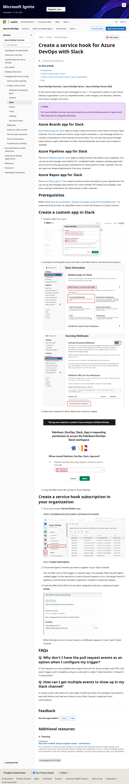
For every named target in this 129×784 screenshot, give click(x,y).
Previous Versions (23, 778)
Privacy (58, 778)
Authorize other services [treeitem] (17, 130)
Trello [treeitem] (11, 111)
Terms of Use (97, 778)
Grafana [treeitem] (12, 97)
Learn (41, 37)
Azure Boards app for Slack (51, 130)
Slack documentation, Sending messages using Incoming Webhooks (83, 202)
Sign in (123, 22)
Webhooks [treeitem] (11, 125)
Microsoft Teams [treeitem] (16, 120)
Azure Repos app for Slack (55, 181)
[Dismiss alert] (124, 5)
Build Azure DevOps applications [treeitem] (13, 157)
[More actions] (123, 37)
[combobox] (17, 40)
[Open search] (116, 22)
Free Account (97, 28)
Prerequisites (46, 70)
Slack (84, 92)
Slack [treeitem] (11, 102)
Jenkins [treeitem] (12, 107)
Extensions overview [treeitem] (13, 55)
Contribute (47, 778)
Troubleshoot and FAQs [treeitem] (17, 143)
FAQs (43, 80)
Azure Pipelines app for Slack (56, 157)
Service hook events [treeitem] (15, 139)
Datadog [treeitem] (12, 116)
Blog (36, 778)
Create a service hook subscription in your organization (64, 77)
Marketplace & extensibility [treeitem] (16, 50)
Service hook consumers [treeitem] (17, 134)
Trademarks (111, 778)
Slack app (60, 219)
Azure (49, 37)
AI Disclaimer (7, 778)
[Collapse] (31, 35)
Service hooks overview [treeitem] (16, 81)
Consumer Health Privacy (76, 778)
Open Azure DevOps (116, 28)
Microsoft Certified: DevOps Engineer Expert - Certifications (64, 743)
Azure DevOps (61, 37)
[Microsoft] (4, 22)
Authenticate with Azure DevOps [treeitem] (15, 61)
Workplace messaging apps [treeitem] (18, 91)
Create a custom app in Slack (53, 73)
